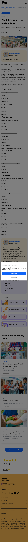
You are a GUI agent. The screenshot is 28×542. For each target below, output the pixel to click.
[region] (14, 271)
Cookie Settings (14, 277)
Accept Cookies (14, 273)
